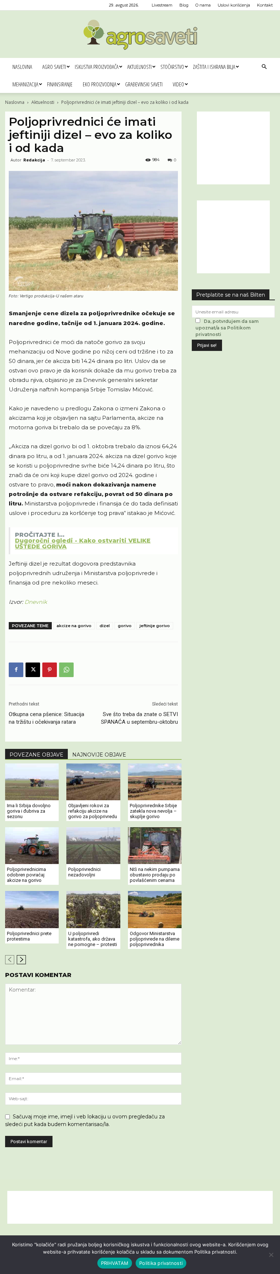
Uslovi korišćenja (234, 5)
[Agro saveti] (140, 34)
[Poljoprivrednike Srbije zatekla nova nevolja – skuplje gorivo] (155, 781)
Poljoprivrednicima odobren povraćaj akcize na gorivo (26, 875)
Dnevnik (35, 601)
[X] (33, 670)
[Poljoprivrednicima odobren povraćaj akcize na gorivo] (32, 845)
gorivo (125, 625)
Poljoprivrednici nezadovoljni (84, 872)
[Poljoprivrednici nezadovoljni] (93, 845)
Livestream (162, 5)
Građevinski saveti (144, 84)
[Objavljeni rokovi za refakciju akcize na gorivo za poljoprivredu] (93, 781)
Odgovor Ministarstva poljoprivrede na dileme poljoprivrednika (154, 939)
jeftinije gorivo (155, 625)
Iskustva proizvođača (96, 66)
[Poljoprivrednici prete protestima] (32, 909)
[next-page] (21, 959)
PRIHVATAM (114, 1263)
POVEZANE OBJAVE (36, 754)
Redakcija (34, 160)
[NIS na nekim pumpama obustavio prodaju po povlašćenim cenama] (155, 845)
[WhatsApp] (66, 670)
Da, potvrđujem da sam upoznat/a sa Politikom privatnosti (226, 327)
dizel (105, 625)
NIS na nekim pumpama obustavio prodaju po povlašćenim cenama (155, 875)
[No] (271, 1254)
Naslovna (22, 66)
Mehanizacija (25, 84)
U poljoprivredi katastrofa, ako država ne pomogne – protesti (92, 939)
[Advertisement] (233, 148)
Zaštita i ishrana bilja (214, 66)
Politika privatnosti (161, 1263)
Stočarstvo (172, 66)
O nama (203, 5)
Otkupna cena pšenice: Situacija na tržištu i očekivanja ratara (46, 718)
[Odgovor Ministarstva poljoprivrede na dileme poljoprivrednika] (155, 909)
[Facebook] (16, 670)
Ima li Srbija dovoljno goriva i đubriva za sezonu (29, 811)
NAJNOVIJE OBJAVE (99, 754)
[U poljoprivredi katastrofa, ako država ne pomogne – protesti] (93, 909)
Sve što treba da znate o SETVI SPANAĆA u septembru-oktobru (139, 718)
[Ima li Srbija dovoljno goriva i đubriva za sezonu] (32, 781)
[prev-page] (9, 959)
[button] (264, 66)
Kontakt (265, 5)
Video (178, 84)
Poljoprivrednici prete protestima (29, 936)
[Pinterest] (49, 670)
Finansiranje (60, 84)
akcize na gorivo (74, 625)
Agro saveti (54, 66)
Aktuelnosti (139, 66)
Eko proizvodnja (99, 84)
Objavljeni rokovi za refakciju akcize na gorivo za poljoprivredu (92, 811)
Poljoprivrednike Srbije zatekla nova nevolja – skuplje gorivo (153, 811)
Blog (183, 5)
